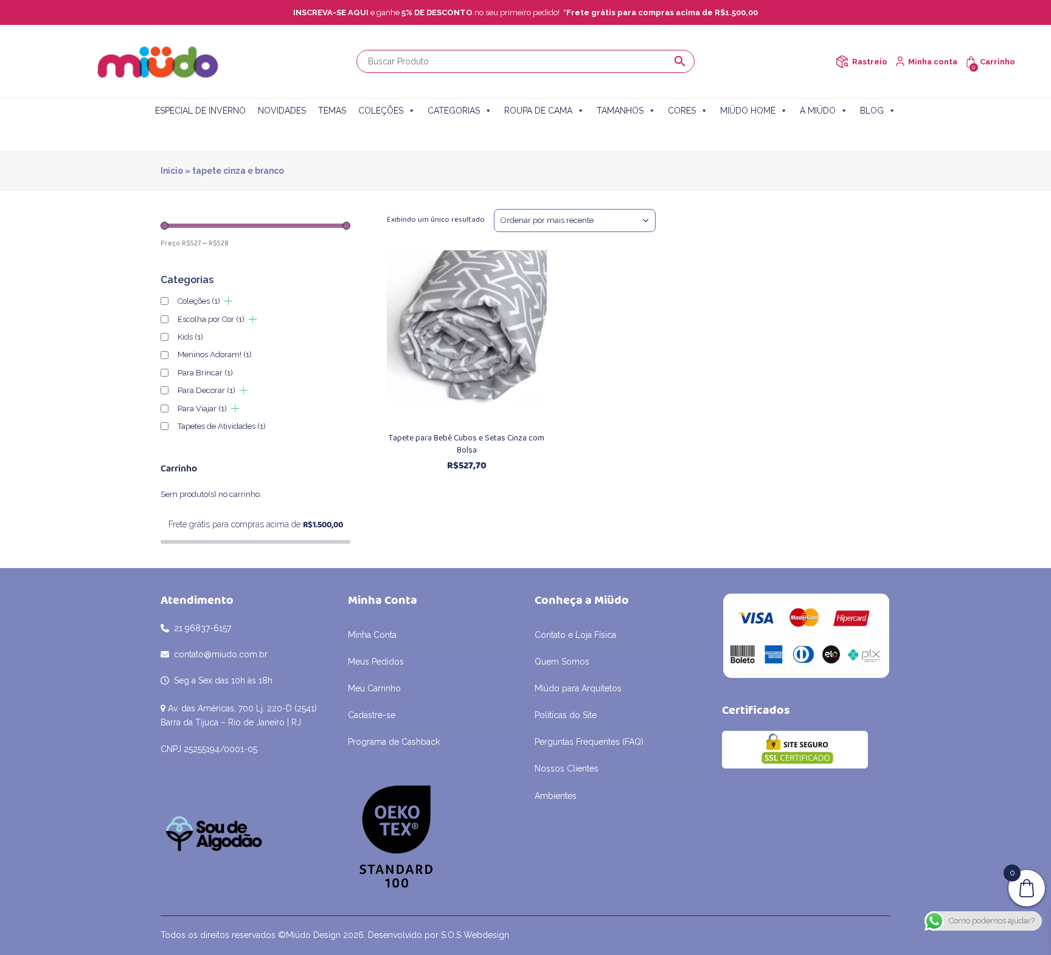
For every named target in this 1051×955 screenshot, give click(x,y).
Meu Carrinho (374, 688)
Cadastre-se (371, 715)
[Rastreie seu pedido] (842, 62)
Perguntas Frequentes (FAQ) (589, 742)
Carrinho (997, 61)
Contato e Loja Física (575, 635)
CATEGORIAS (454, 110)
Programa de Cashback (394, 742)
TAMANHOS (620, 110)
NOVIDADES (282, 110)
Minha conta (932, 61)
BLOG (872, 110)
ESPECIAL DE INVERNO (200, 110)
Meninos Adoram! (215, 354)
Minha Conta (372, 635)
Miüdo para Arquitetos (578, 688)
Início (172, 171)
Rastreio (869, 61)
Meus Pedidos (376, 661)
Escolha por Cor (211, 319)
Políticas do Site (566, 715)
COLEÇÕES (380, 110)
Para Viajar (202, 408)
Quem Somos (562, 661)
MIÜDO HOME (747, 110)
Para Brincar (205, 372)
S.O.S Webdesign (475, 935)
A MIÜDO (818, 110)
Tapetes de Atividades (222, 426)
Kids (190, 336)
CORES (682, 110)
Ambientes (556, 796)
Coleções (199, 301)
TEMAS (332, 110)
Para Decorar (206, 390)
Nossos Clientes (566, 768)
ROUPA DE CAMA (538, 110)
